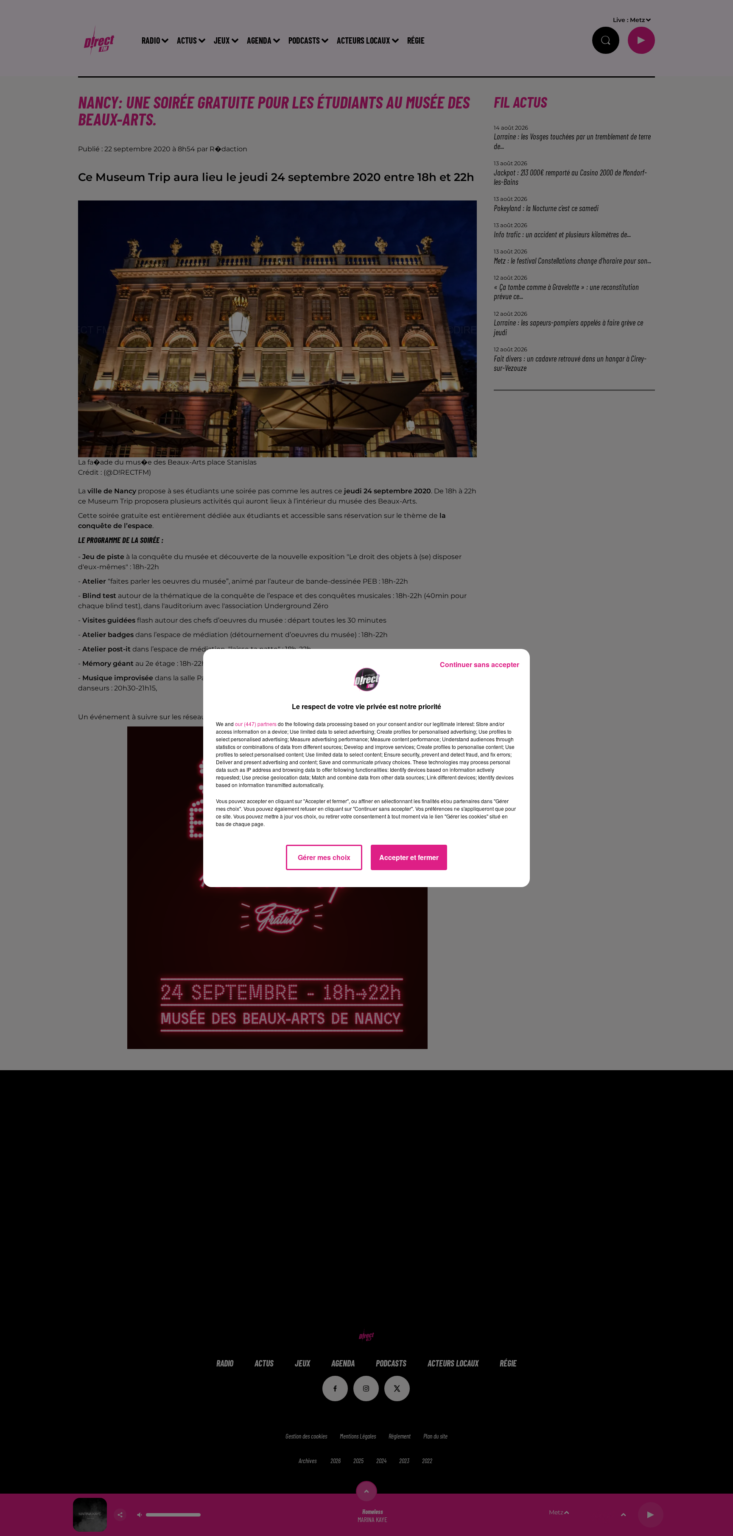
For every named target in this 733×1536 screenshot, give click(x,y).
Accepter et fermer (409, 857)
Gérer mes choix (324, 857)
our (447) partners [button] (256, 723)
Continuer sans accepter (479, 664)
